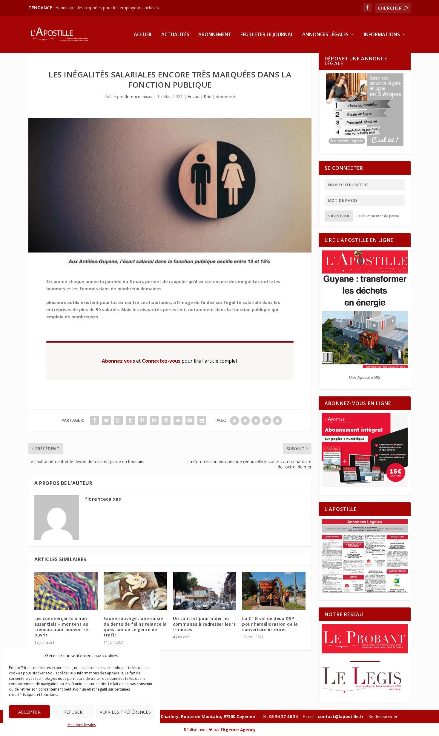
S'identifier (338, 216)
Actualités (175, 35)
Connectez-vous (161, 361)
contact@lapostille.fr (341, 716)
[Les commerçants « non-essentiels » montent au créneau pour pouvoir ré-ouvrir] (66, 591)
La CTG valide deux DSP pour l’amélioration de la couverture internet (270, 624)
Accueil (143, 35)
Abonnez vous (118, 361)
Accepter (29, 712)
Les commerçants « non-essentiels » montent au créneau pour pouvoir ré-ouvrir (62, 627)
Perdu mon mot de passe (378, 216)
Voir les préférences (125, 712)
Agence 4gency (239, 729)
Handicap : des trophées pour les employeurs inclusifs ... (109, 7)
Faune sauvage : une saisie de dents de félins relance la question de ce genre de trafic (135, 627)
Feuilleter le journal (266, 35)
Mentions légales (81, 724)
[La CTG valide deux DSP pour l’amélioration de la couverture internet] (274, 591)
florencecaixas (138, 96)
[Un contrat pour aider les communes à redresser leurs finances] (204, 591)
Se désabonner (383, 716)
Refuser (73, 712)
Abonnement (214, 35)
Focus (193, 96)
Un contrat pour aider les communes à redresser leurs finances (204, 624)
